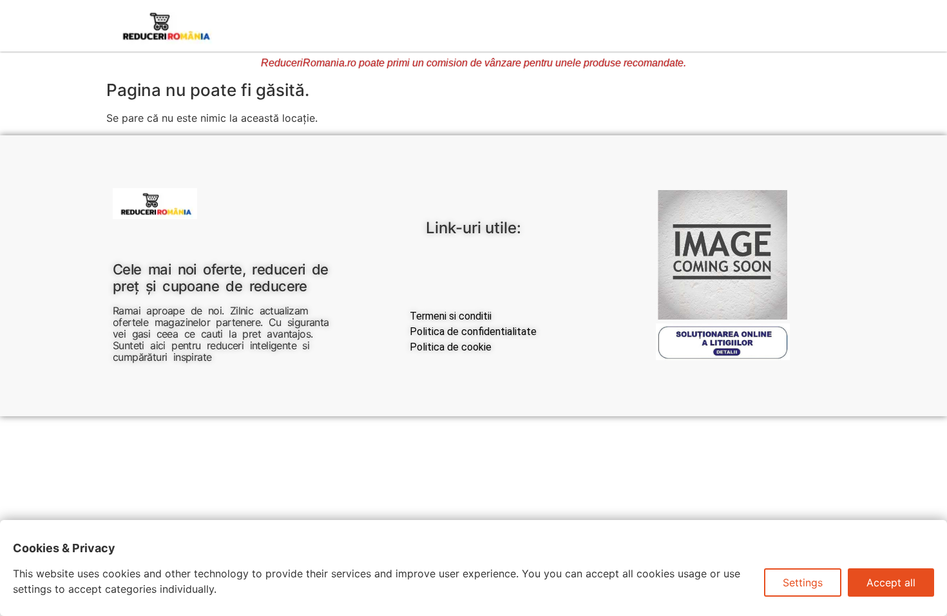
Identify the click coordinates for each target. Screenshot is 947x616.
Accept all (890, 582)
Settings (803, 582)
